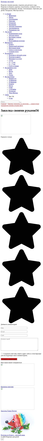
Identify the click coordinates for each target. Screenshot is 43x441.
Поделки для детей (7, 1)
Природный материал (16, 46)
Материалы (9, 42)
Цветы (11, 17)
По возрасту (9, 53)
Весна (11, 71)
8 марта (11, 84)
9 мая (10, 87)
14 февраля (12, 80)
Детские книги (14, 35)
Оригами (12, 21)
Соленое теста (13, 51)
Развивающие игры (15, 33)
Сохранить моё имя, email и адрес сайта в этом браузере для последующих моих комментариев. (21, 354)
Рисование (12, 24)
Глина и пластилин (15, 50)
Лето (10, 73)
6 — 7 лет (12, 64)
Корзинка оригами (7, 387)
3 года (11, 60)
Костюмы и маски (15, 37)
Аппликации (13, 19)
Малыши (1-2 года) (15, 59)
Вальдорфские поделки (17, 41)
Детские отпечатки (15, 26)
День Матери (13, 93)
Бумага (11, 44)
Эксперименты (14, 28)
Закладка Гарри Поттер (9, 411)
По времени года (10, 68)
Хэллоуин (12, 91)
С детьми (8, 14)
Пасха (11, 86)
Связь (7, 95)
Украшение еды (14, 30)
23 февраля (12, 82)
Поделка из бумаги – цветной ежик (13, 435)
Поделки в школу (15, 57)
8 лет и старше (14, 66)
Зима (10, 69)
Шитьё (11, 39)
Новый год (12, 78)
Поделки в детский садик (17, 55)
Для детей (8, 32)
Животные (12, 15)
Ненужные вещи (14, 48)
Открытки (12, 23)
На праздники (9, 77)
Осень (11, 75)
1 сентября (12, 89)
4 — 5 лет (12, 62)
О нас (11, 98)
